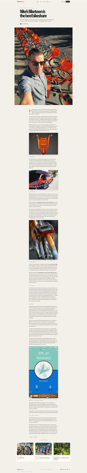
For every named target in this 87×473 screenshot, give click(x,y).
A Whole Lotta (20, 1)
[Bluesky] (63, 469)
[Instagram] (69, 469)
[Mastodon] (65, 469)
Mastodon (47, 1)
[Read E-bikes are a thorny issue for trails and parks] (62, 449)
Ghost (31, 471)
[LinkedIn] (61, 469)
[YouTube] (67, 469)
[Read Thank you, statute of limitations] (43, 449)
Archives (38, 1)
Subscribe (67, 1)
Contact (44, 1)
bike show (20, 457)
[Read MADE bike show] (25, 449)
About (40, 1)
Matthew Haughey (25, 23)
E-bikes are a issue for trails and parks (61, 458)
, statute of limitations (42, 457)
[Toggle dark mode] (64, 1)
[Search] (62, 1)
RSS (52, 469)
